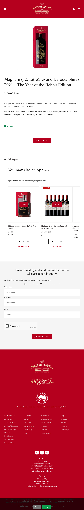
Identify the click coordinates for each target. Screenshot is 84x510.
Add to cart (42, 141)
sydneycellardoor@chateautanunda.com (42, 486)
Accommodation (46, 433)
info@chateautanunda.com (42, 471)
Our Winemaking (29, 426)
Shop (62, 415)
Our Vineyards (28, 422)
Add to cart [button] (23, 247)
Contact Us (64, 426)
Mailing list (64, 422)
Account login (65, 429)
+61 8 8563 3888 (37, 468)
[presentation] (20, 326)
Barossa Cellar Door (47, 419)
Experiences (45, 415)
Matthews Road (9, 439)
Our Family (27, 419)
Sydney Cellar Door (46, 422)
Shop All (47, 171)
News (25, 433)
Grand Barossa (8, 436)
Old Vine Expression (10, 422)
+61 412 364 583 (42, 483)
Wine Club (64, 419)
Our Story (27, 415)
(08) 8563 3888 (36, 466)
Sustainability (28, 429)
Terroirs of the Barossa (11, 426)
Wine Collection (9, 415)
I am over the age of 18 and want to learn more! (43, 284)
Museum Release (9, 443)
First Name (8, 287)
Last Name (8, 297)
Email (6, 309)
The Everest (7, 419)
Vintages (13, 159)
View (23, 204)
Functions (44, 429)
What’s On (44, 426)
